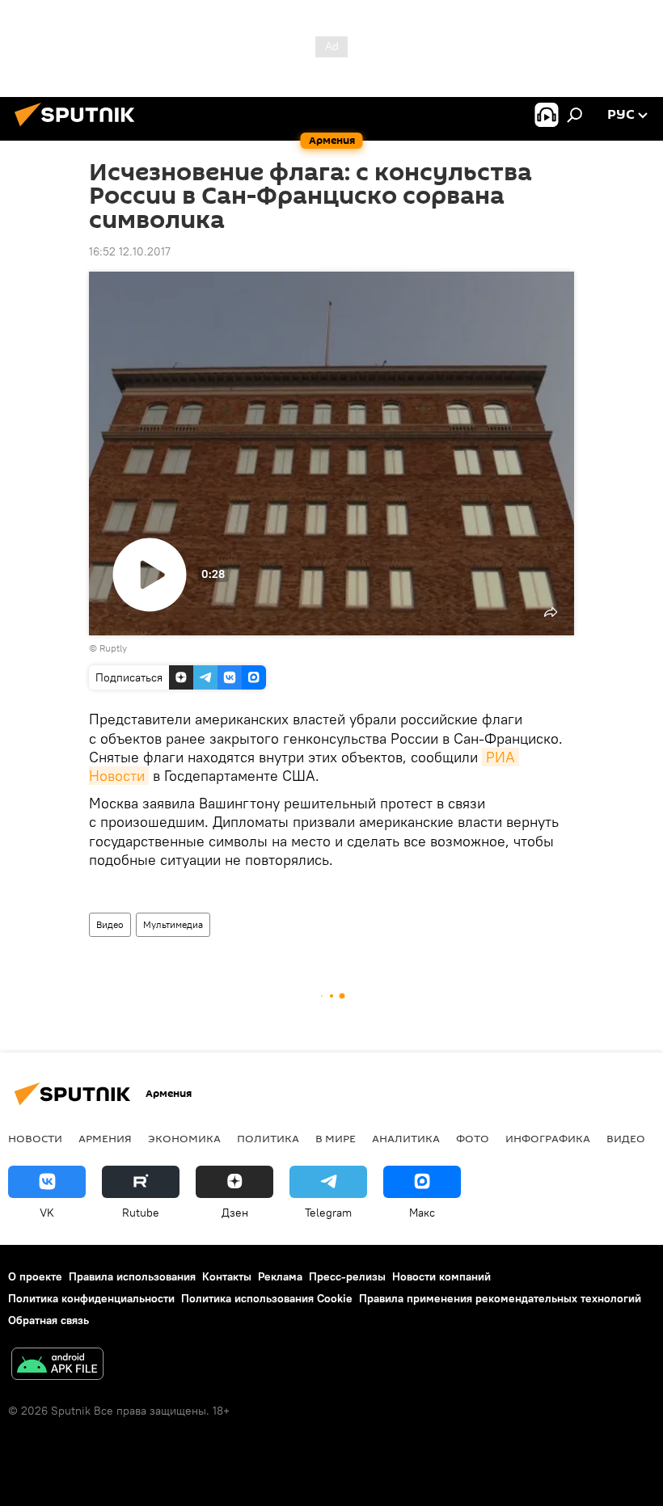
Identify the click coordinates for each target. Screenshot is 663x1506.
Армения (105, 1138)
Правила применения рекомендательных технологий (500, 1298)
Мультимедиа (173, 924)
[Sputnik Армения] (79, 128)
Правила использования (132, 1276)
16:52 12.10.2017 (130, 251)
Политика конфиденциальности (91, 1298)
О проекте (35, 1276)
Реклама (280, 1276)
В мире (335, 1138)
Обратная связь (48, 1320)
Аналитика (406, 1138)
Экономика (184, 1138)
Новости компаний (441, 1276)
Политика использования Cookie (267, 1298)
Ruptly (113, 648)
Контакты (226, 1276)
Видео (110, 924)
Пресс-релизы (347, 1276)
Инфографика (547, 1138)
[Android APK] (57, 1366)
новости (35, 1138)
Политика (268, 1138)
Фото (472, 1138)
